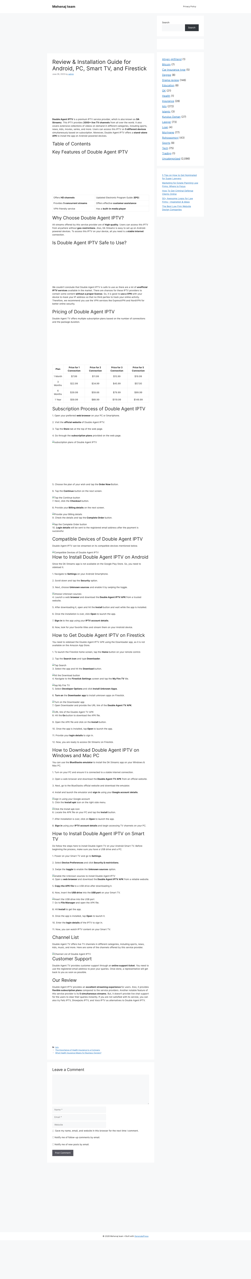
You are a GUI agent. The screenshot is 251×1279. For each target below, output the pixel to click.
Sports (166, 142)
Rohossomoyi (170, 137)
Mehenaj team (63, 6)
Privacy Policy (189, 6)
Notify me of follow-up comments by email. (77, 1137)
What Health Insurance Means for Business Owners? (78, 1053)
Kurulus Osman (171, 116)
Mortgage (168, 132)
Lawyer (166, 122)
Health (166, 95)
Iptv (57, 1047)
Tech (165, 148)
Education (168, 85)
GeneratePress (142, 1236)
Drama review (170, 80)
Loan (165, 127)
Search (165, 22)
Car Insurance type (174, 69)
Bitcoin (166, 64)
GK (164, 90)
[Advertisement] (100, 34)
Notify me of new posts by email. (72, 1144)
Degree (166, 74)
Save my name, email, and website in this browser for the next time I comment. (97, 1130)
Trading (166, 153)
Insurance (168, 101)
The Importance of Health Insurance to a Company (77, 1050)
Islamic (166, 111)
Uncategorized (171, 158)
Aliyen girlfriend (172, 59)
